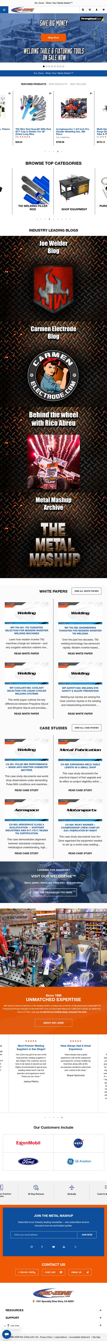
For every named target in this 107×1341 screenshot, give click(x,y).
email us (76, 1272)
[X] (75, 1247)
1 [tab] (45, 151)
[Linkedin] (64, 1247)
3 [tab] (53, 151)
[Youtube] (53, 1247)
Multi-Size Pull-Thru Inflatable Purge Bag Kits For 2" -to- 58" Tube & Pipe (73, 131)
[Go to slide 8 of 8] (66, 219)
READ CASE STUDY (26, 790)
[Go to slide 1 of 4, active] (45, 1117)
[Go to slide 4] (52, 66)
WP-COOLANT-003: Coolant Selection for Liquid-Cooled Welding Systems (26, 690)
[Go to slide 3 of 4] (53, 1117)
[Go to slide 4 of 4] (57, 1117)
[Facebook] (42, 1247)
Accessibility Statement (79, 1337)
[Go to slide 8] (63, 66)
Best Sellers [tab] (78, 84)
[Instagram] (31, 1247)
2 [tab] (49, 151)
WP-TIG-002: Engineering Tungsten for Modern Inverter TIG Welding (80, 630)
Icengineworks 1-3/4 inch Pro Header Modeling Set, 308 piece (31, 131)
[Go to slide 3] (49, 66)
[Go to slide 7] (60, 66)
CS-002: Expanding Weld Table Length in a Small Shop (80, 766)
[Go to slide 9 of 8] (70, 219)
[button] (53, 37)
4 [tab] (57, 151)
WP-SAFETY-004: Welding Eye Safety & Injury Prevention (80, 689)
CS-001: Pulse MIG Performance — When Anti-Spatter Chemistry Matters (26, 767)
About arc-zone (53, 1022)
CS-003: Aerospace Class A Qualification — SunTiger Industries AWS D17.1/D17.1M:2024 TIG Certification (26, 829)
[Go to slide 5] (55, 66)
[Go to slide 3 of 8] (45, 219)
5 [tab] (61, 151)
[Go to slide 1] (44, 66)
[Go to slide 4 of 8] (49, 219)
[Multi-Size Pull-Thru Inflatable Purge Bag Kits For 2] (74, 108)
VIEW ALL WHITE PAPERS (87, 591)
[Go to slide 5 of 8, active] (53, 219)
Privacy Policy (46, 1337)
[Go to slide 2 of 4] (49, 1117)
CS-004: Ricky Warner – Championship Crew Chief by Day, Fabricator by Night (80, 827)
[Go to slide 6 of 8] (57, 219)
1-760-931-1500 (25, 1272)
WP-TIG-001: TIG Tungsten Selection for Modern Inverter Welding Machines (26, 630)
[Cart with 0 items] (103, 9)
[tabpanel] (74, 118)
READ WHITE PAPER (26, 653)
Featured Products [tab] (33, 84)
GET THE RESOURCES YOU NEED (53, 892)
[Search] (83, 9)
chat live (50, 1272)
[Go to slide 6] (58, 66)
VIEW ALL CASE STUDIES (87, 728)
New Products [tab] (58, 84)
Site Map (96, 1337)
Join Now (87, 1234)
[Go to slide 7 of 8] (61, 219)
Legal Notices (61, 1337)
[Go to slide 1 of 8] (36, 219)
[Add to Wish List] (9, 94)
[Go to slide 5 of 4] (61, 1117)
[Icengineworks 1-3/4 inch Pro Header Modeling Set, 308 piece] (33, 108)
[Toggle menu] (4, 9)
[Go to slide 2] (46, 66)
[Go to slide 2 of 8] (41, 219)
